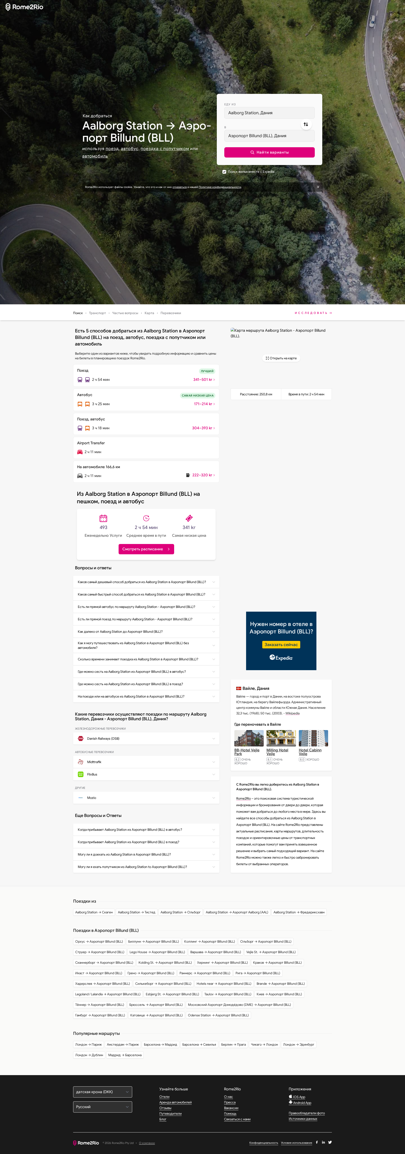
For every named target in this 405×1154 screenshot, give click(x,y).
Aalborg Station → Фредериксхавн (299, 912)
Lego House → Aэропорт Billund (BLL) (157, 952)
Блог (162, 1119)
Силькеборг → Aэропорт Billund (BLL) (163, 983)
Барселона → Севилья (199, 1044)
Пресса (230, 1102)
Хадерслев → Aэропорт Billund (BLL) (102, 983)
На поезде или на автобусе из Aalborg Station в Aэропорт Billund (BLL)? (131, 696)
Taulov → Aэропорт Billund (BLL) (227, 994)
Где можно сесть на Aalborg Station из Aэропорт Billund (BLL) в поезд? (130, 684)
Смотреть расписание (142, 549)
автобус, (130, 148)
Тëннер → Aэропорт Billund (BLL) (99, 1005)
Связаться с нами (237, 1119)
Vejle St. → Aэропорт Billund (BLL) (271, 952)
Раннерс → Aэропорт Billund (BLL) (205, 973)
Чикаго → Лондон (264, 1044)
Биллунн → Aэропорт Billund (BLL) (153, 941)
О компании (147, 1143)
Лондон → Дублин (89, 1055)
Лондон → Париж (88, 1044)
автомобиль (95, 156)
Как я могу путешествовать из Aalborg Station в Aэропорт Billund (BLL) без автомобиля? (133, 645)
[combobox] (270, 112)
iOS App (298, 1097)
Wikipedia (292, 713)
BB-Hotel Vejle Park (246, 752)
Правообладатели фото (307, 1113)
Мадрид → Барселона (125, 1055)
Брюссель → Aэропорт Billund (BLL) (156, 1005)
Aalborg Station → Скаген (94, 912)
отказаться (179, 187)
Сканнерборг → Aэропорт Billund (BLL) (104, 962)
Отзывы (165, 1108)
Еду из (230, 104)
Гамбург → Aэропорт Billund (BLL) (100, 1015)
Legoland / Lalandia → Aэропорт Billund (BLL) (108, 994)
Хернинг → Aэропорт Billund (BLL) (222, 962)
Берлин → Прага (233, 1044)
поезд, (113, 148)
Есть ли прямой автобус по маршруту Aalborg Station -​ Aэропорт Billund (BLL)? (136, 607)
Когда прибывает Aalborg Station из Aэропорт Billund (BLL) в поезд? (128, 842)
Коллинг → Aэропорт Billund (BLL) (209, 941)
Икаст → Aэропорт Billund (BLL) (98, 973)
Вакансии (231, 1108)
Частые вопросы (125, 313)
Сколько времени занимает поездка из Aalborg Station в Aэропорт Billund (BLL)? (138, 659)
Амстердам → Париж (123, 1044)
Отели (164, 1097)
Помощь (230, 1113)
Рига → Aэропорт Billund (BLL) (258, 973)
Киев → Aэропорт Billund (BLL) (279, 994)
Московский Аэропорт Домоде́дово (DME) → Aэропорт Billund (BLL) (239, 1005)
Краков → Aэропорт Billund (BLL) (277, 962)
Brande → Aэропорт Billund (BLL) (281, 983)
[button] (269, 152)
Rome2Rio (243, 798)
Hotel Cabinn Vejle (310, 752)
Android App (301, 1103)
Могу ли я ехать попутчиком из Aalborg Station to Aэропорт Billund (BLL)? (132, 867)
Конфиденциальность (263, 1142)
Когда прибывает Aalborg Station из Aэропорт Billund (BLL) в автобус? (130, 829)
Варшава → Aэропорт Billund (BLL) (215, 952)
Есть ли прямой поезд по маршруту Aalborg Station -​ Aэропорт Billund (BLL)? (135, 619)
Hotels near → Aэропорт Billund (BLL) (224, 983)
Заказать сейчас (281, 644)
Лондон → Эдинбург (298, 1044)
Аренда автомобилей (175, 1102)
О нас (228, 1097)
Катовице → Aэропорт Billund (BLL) (156, 1015)
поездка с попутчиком (165, 148)
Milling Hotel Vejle (277, 752)
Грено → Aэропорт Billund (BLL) (151, 973)
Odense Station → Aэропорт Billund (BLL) (218, 1015)
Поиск (78, 313)
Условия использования (296, 1142)
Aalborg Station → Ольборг (181, 912)
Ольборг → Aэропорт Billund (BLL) (266, 941)
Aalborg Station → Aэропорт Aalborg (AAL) (237, 912)
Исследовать (311, 313)
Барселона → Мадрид (160, 1044)
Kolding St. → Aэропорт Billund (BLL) (165, 962)
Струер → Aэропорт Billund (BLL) (99, 952)
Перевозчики (171, 313)
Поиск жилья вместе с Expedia (251, 171)
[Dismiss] (318, 187)
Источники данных (303, 1119)
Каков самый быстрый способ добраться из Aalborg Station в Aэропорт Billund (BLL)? (141, 594)
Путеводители (170, 1113)
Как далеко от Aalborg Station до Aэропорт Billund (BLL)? (120, 631)
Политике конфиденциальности (220, 187)
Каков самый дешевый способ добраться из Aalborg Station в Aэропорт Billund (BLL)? (142, 582)
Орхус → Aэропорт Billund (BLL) (99, 941)
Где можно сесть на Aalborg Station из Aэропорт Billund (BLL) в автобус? (132, 671)
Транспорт (97, 313)
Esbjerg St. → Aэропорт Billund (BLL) (172, 994)
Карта (149, 313)
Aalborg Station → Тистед (136, 912)
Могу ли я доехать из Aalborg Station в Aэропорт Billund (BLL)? (124, 854)
